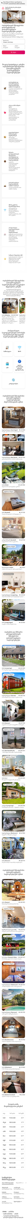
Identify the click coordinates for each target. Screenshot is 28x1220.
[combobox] (13, 42)
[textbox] (7, 47)
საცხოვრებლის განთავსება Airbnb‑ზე (13, 8)
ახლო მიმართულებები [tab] (8, 1182)
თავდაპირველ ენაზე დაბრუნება (17, 3)
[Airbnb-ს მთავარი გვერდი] (3, 8)
